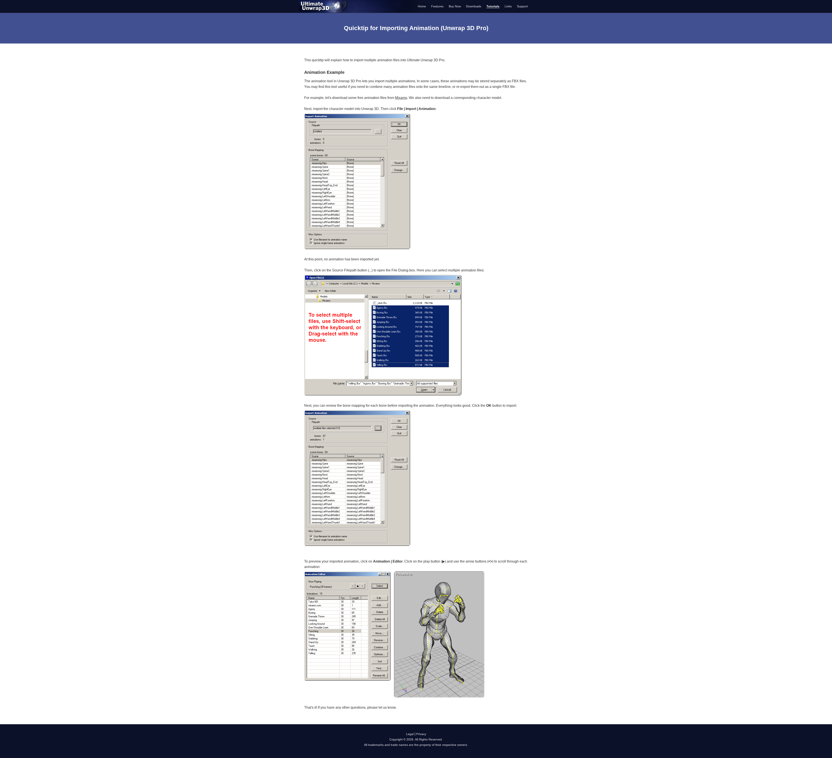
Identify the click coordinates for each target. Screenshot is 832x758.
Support (522, 6)
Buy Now (455, 6)
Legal (410, 734)
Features (437, 6)
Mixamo (401, 98)
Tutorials (492, 6)
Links (508, 6)
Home (422, 6)
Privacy (421, 734)
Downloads (473, 6)
